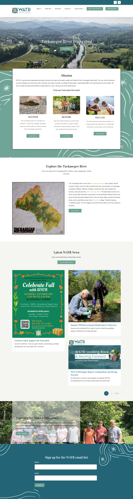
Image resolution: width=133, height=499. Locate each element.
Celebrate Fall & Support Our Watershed (38, 302)
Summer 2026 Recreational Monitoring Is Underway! (94, 294)
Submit (39, 485)
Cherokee (97, 200)
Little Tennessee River (93, 192)
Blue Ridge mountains (97, 183)
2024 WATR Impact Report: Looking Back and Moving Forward (94, 352)
